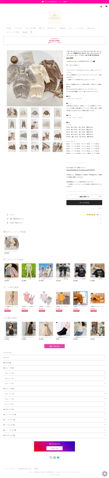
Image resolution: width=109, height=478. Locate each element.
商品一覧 (41, 28)
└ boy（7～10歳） (9, 383)
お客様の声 (62, 28)
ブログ (70, 28)
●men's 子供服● (8, 368)
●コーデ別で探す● (9, 420)
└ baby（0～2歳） (9, 373)
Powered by (52, 475)
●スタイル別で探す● (9, 414)
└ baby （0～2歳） (9, 394)
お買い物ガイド (51, 28)
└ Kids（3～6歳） (8, 378)
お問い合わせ (91, 28)
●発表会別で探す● (9, 435)
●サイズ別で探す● (9, 425)
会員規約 (36, 468)
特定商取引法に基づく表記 (25, 468)
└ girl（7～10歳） (8, 404)
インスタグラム (79, 28)
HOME (8, 28)
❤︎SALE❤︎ (6, 357)
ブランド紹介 (18, 28)
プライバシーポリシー (10, 468)
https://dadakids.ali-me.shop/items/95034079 (80, 170)
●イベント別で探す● (9, 430)
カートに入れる (84, 202)
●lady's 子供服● (8, 388)
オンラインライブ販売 (12, 32)
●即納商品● (7, 363)
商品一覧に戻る (54, 346)
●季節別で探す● (8, 409)
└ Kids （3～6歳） (9, 399)
